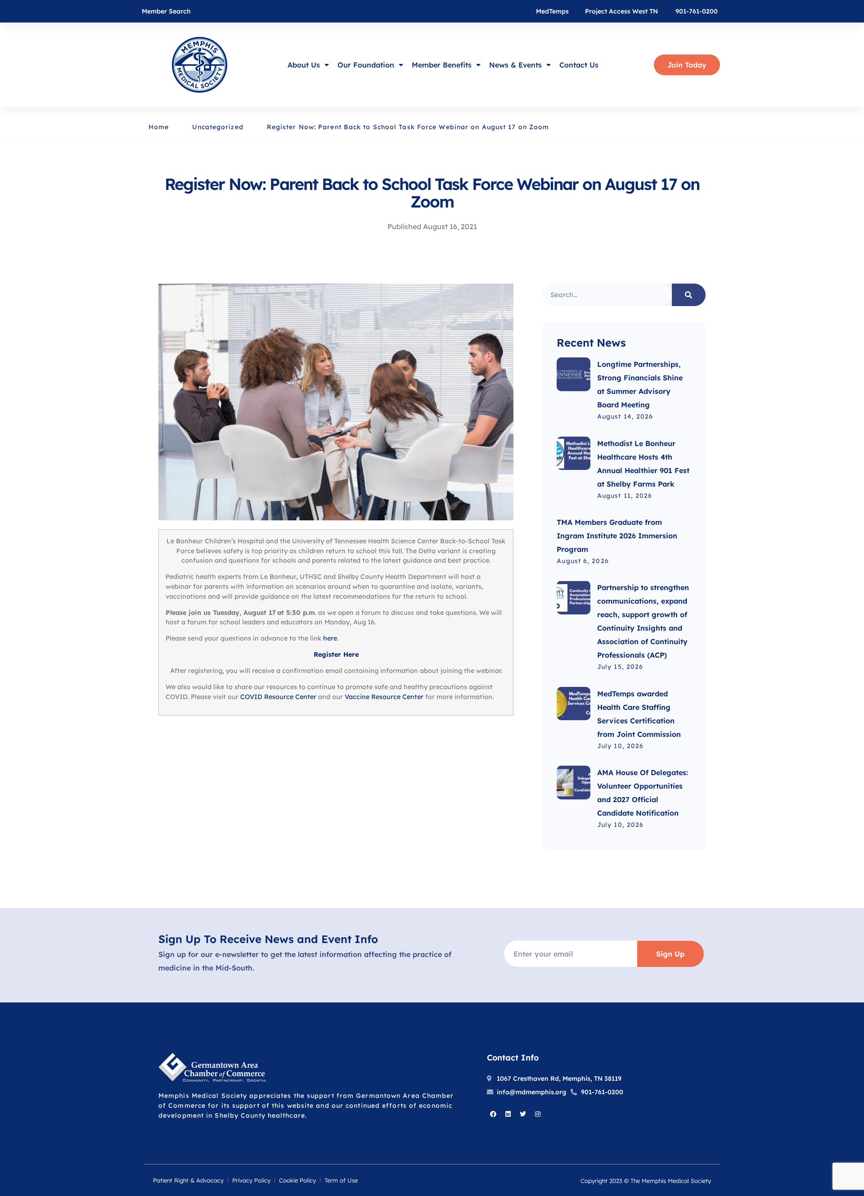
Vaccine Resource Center (384, 697)
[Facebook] (493, 1114)
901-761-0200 (696, 11)
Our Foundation (366, 64)
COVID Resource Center (278, 697)
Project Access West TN (621, 11)
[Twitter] (523, 1114)
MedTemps (552, 11)
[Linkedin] (508, 1114)
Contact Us (578, 64)
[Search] (689, 295)
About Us (304, 64)
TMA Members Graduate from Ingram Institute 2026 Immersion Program (617, 536)
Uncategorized (217, 127)
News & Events (515, 64)
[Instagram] (537, 1114)
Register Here (336, 654)
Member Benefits (442, 64)
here (330, 638)
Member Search (166, 11)
